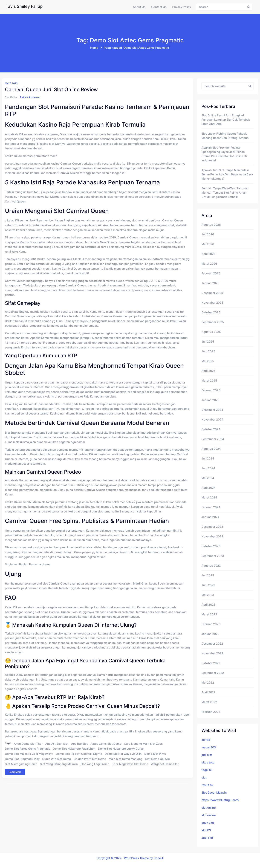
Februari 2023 (210, 624)
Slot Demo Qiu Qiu (157, 759)
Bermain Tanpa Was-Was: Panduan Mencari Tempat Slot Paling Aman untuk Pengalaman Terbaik (225, 193)
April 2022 (208, 692)
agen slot (207, 822)
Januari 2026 (210, 283)
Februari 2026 (210, 273)
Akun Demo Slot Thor (28, 743)
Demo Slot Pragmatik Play (22, 759)
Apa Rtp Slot (79, 743)
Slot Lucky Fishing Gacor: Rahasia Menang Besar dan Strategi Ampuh (225, 136)
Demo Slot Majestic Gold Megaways (29, 753)
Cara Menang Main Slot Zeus (143, 743)
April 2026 (208, 254)
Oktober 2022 (210, 663)
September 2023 (212, 556)
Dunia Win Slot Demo (56, 759)
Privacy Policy (181, 7)
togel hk (206, 770)
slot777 (206, 830)
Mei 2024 (207, 478)
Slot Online (11, 97)
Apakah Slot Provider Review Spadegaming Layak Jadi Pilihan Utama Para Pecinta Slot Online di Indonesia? (224, 154)
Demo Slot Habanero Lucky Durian (121, 748)
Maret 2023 (209, 614)
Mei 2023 (207, 595)
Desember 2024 (212, 409)
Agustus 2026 (211, 224)
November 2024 (212, 419)
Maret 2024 (209, 497)
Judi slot (207, 837)
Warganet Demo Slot (165, 764)
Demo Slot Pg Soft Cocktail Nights (79, 753)
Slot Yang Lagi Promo (94, 764)
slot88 (205, 739)
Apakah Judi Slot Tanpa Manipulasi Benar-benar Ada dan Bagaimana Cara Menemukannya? (227, 174)
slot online (208, 807)
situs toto (208, 762)
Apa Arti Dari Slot (56, 743)
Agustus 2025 (211, 332)
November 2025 (212, 302)
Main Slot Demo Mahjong (126, 759)
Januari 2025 (210, 400)
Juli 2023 (207, 575)
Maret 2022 (209, 702)
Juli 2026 (207, 234)
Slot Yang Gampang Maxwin (59, 764)
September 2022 (212, 673)
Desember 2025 (212, 293)
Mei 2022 (207, 682)
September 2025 (212, 322)
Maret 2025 (209, 380)
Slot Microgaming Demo (21, 764)
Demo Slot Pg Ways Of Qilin (123, 753)
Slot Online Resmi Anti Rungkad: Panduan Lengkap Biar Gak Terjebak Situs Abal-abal (225, 120)
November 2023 (212, 536)
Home (94, 47)
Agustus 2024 (211, 448)
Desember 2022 (212, 643)
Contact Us (159, 7)
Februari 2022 (210, 711)
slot (204, 777)
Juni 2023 (208, 585)
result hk (207, 785)
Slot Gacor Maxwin (214, 792)
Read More (15, 771)
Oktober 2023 (210, 546)
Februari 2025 (210, 390)
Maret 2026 (209, 263)
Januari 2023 (210, 634)
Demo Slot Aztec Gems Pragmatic (27, 748)
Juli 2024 (207, 458)
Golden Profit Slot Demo (90, 759)
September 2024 (212, 439)
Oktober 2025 (210, 312)
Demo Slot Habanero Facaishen (74, 748)
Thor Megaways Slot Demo (130, 764)
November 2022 (212, 653)
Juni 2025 (208, 351)
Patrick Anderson (30, 97)
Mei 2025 (207, 361)
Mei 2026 (207, 244)
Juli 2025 (207, 341)
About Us (139, 7)
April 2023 (208, 604)
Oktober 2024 (210, 429)
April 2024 (208, 487)
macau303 (208, 747)
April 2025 (208, 371)
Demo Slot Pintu (155, 753)
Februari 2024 (210, 507)
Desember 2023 (212, 526)
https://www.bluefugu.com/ (220, 800)
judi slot (206, 755)
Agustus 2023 (211, 565)
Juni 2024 (208, 468)
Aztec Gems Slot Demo (105, 743)
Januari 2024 (210, 517)
